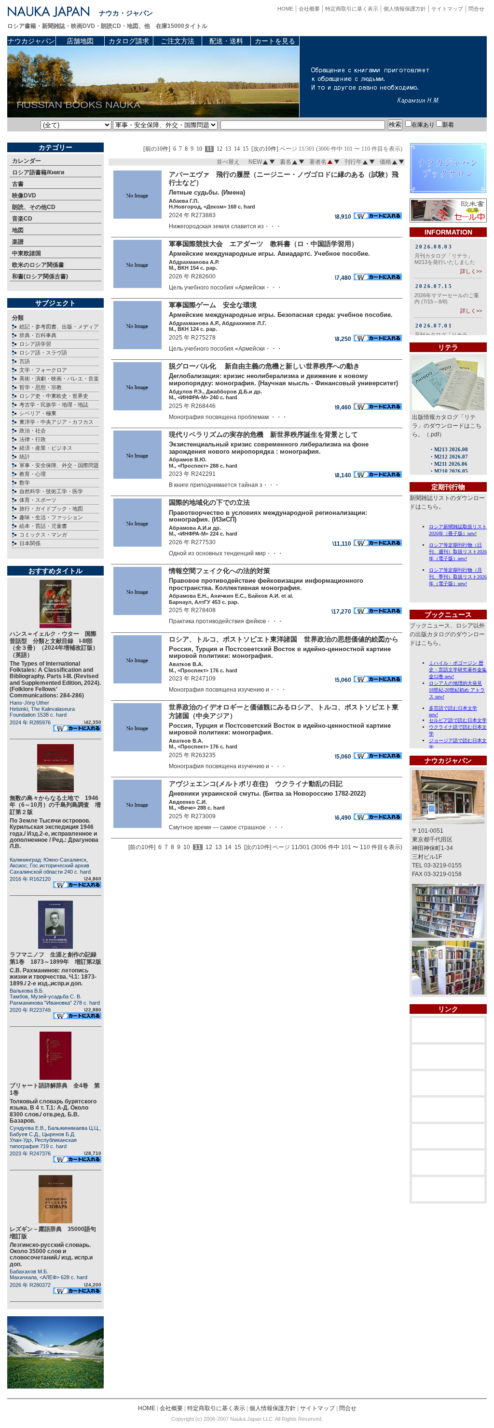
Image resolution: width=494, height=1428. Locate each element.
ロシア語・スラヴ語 (43, 352)
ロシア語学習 (35, 344)
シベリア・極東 (37, 413)
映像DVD (24, 195)
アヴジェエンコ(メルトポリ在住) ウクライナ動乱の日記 (259, 783)
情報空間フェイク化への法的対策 (219, 571)
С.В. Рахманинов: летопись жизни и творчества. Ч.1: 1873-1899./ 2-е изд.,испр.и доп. (53, 976)
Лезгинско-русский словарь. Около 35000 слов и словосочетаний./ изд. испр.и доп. (51, 1255)
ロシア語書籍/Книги (38, 172)
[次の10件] (264, 149)
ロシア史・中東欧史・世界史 (53, 396)
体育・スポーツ (37, 500)
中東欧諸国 (26, 253)
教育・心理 (32, 474)
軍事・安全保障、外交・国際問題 (59, 465)
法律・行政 (32, 439)
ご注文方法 (177, 41)
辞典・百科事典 (37, 335)
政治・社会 (32, 430)
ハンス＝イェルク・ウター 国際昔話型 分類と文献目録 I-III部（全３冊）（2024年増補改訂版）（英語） (54, 644)
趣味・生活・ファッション (51, 517)
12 (219, 149)
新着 (448, 124)
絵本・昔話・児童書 (43, 526)
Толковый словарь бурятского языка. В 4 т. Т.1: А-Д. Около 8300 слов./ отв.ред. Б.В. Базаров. (53, 1111)
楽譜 (18, 241)
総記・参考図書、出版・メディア (59, 326)
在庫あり (423, 124)
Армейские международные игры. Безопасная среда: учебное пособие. (281, 314)
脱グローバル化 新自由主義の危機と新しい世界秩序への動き (272, 366)
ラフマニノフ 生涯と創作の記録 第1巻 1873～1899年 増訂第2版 (56, 958)
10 (199, 149)
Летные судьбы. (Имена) (207, 192)
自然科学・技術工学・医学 (51, 491)
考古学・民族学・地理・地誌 (53, 404)
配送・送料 (226, 41)
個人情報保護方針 (405, 9)
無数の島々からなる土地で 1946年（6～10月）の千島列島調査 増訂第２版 (55, 805)
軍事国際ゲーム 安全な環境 (213, 305)
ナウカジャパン (31, 41)
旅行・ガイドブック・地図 (51, 508)
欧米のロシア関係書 (38, 265)
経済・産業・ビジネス (45, 448)
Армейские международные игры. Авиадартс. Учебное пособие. (269, 253)
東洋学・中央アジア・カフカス (56, 422)
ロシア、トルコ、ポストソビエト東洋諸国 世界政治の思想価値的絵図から (283, 639)
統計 (24, 456)
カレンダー (26, 160)
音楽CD (22, 218)
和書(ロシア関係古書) (40, 276)
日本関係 (30, 543)
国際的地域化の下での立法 (209, 502)
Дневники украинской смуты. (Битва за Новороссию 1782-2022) (267, 793)
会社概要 (309, 9)
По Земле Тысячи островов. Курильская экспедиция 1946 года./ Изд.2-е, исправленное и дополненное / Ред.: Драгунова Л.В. (54, 833)
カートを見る (275, 41)
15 (245, 149)
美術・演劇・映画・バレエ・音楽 (59, 378)
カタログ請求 (129, 41)
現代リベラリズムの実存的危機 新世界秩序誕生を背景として (263, 434)
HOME (285, 9)
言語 (24, 361)
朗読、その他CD (33, 207)
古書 (18, 184)
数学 (24, 482)
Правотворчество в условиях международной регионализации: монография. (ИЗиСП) (268, 516)
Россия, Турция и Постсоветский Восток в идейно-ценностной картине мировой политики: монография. (280, 652)
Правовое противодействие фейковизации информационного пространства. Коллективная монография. (266, 584)
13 (228, 149)
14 (237, 149)
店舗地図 (80, 41)
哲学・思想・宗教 (40, 387)
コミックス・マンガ (43, 534)
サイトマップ (447, 9)
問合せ (476, 9)
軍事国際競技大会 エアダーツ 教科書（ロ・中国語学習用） (263, 244)
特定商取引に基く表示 (351, 9)
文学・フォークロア (43, 370)
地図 (18, 230)
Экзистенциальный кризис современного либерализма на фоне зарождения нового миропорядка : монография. (269, 448)
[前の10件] (156, 149)
